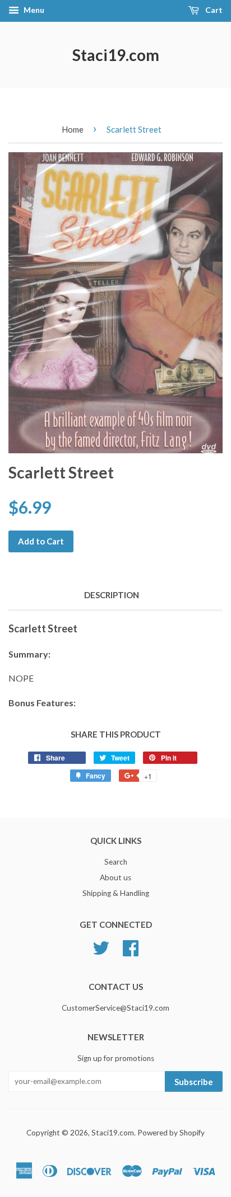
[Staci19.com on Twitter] (101, 946)
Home (73, 129)
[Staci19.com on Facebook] (130, 946)
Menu (33, 10)
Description (111, 595)
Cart (213, 10)
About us (115, 877)
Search (115, 861)
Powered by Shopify (171, 1132)
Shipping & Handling (115, 893)
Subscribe (193, 1082)
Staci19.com (115, 54)
